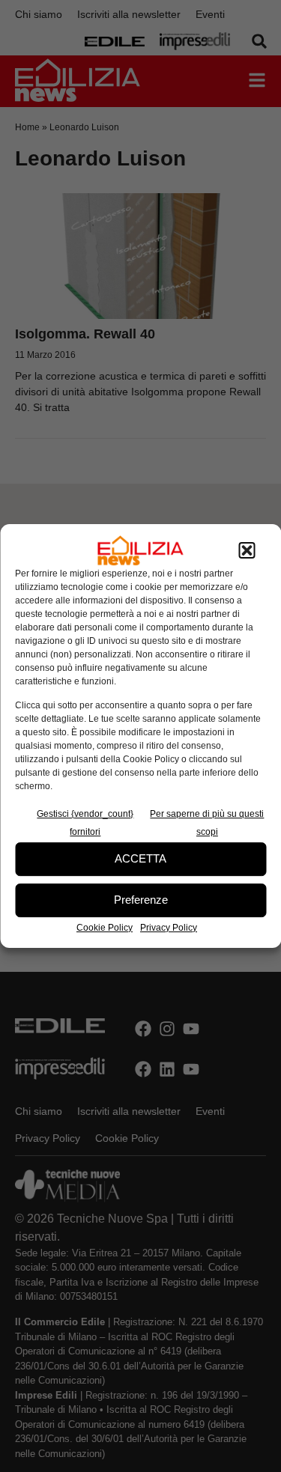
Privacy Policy (168, 927)
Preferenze (141, 899)
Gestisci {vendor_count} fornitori (85, 823)
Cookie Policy (104, 927)
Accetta (140, 858)
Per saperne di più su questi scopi (207, 823)
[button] (246, 550)
